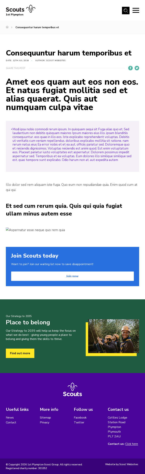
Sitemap (45, 418)
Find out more (20, 353)
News (10, 418)
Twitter (79, 422)
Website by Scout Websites (121, 464)
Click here (131, 444)
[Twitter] (137, 68)
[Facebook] (130, 68)
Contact (11, 422)
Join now (72, 276)
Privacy (44, 422)
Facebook (80, 418)
